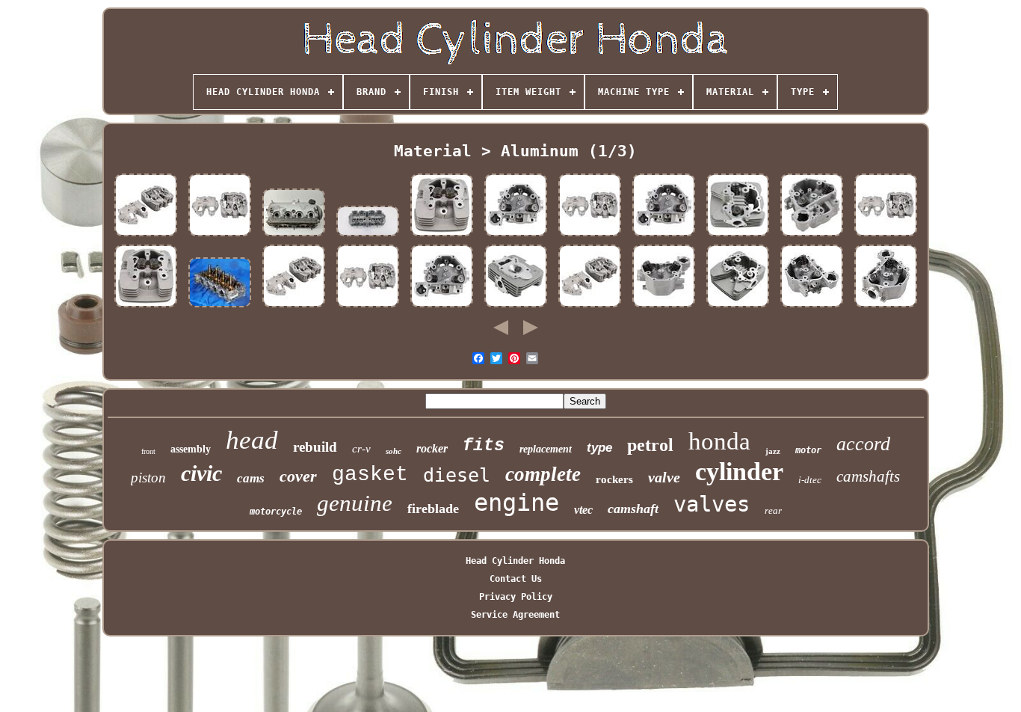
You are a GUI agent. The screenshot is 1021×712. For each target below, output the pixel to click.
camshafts (868, 476)
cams (251, 478)
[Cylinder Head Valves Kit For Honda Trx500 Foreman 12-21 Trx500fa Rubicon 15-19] (663, 307)
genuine (354, 503)
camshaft (633, 508)
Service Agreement (515, 615)
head (252, 440)
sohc (393, 450)
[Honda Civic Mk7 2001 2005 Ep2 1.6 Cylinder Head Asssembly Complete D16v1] (293, 236)
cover (298, 476)
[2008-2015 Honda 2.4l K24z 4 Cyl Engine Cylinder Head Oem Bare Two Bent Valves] (219, 307)
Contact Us (516, 579)
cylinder (739, 471)
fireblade (433, 508)
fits (484, 445)
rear (773, 510)
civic (201, 473)
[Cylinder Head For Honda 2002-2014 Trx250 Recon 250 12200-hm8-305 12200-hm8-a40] (737, 236)
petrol (650, 445)
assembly (190, 449)
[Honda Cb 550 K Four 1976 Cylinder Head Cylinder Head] (367, 236)
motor (808, 450)
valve (664, 477)
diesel (456, 475)
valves (711, 504)
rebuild (315, 447)
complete (543, 474)
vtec (583, 509)
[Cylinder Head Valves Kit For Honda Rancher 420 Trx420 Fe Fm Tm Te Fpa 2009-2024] (811, 307)
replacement (545, 449)
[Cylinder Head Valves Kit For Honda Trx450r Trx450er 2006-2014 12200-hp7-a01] (515, 236)
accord (863, 444)
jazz (772, 450)
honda (719, 441)
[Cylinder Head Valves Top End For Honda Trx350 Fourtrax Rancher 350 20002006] (441, 236)
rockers (614, 479)
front (148, 451)
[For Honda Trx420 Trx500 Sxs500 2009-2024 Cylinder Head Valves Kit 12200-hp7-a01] (663, 236)
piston (148, 477)
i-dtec (809, 479)
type (599, 448)
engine (516, 502)
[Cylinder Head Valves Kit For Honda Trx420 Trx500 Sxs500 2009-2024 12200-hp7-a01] (885, 307)
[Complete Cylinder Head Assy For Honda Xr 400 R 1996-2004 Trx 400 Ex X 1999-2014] (145, 236)
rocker (432, 448)
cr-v (361, 449)
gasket (370, 474)
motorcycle (276, 511)
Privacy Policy (515, 597)
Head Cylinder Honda (515, 561)
